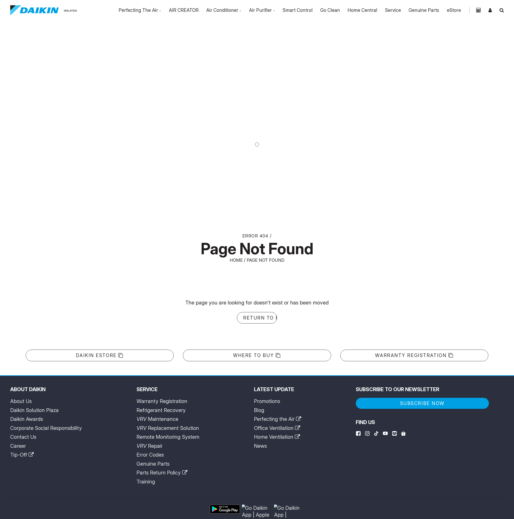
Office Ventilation (274, 428)
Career (18, 446)
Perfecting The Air (138, 10)
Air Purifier (260, 10)
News (260, 446)
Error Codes (150, 455)
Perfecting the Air (275, 419)
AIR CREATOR (184, 10)
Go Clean (330, 10)
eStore (454, 10)
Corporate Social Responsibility (46, 428)
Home (236, 260)
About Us (21, 401)
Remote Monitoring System (168, 437)
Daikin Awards (26, 419)
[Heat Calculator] (478, 10)
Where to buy (254, 355)
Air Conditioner (222, 10)
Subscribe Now (422, 403)
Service (393, 10)
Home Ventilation (274, 437)
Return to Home (260, 318)
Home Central (362, 10)
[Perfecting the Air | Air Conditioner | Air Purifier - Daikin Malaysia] (43, 10)
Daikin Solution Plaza (34, 410)
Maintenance (157, 419)
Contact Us (23, 437)
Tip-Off (19, 455)
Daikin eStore (97, 355)
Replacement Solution (168, 428)
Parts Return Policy (159, 472)
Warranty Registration (411, 355)
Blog (259, 410)
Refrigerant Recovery (161, 410)
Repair (150, 446)
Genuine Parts (424, 10)
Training (146, 481)
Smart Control (298, 10)
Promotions (267, 401)
